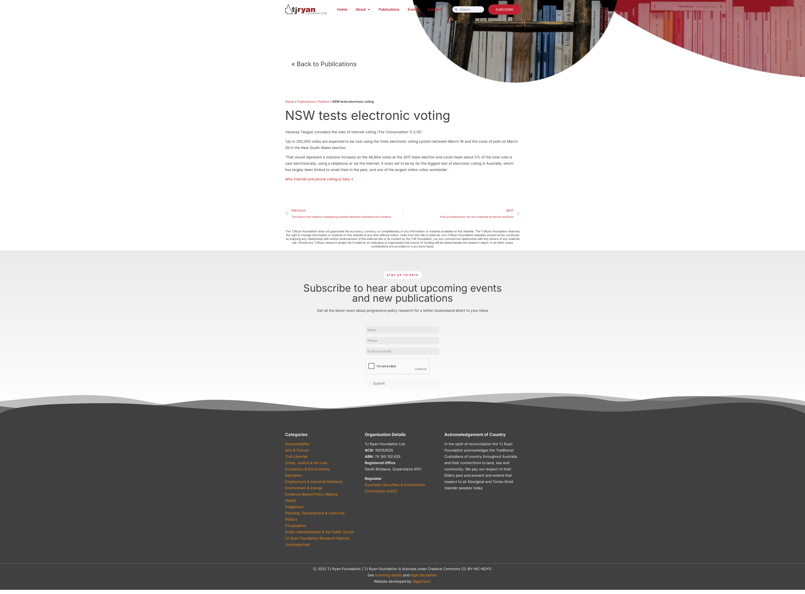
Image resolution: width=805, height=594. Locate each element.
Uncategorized (297, 544)
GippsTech (421, 581)
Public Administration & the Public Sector (319, 532)
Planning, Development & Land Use (315, 513)
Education (293, 475)
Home (342, 9)
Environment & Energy (303, 488)
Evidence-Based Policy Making (311, 494)
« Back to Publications (324, 64)
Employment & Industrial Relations (314, 482)
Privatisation (295, 526)
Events (413, 9)
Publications (389, 9)
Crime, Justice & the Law (306, 463)
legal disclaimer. (424, 575)
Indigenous (294, 507)
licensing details (388, 575)
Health (290, 500)
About (361, 9)
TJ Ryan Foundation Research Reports (317, 538)
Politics (323, 101)
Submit (379, 383)
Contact (434, 9)
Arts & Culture (297, 450)
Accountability (297, 444)
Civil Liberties (296, 456)
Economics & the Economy (307, 469)
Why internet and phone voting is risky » (319, 179)
